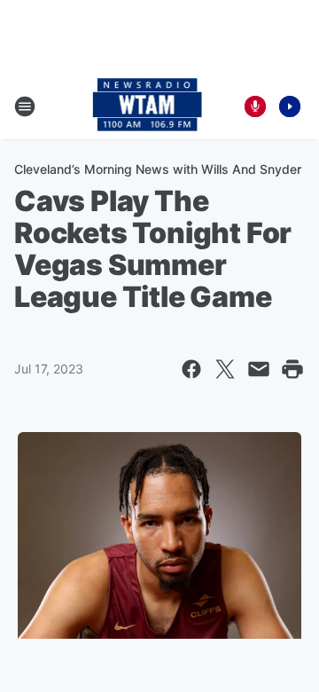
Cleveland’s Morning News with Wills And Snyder (157, 169)
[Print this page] (292, 369)
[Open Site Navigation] (24, 106)
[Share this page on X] (225, 369)
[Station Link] (147, 106)
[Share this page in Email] (258, 369)
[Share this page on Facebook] (191, 369)
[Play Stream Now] (289, 106)
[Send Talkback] (255, 106)
